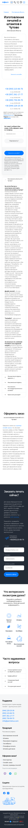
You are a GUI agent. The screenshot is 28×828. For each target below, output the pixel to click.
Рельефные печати (9, 746)
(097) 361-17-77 (8, 716)
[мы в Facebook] (4, 793)
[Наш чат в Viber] (5, 773)
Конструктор (7, 760)
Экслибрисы (7, 743)
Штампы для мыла (9, 749)
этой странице (14, 517)
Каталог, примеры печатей (12, 765)
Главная (6, 12)
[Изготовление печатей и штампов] (5, 2)
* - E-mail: (6, 546)
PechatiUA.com (18, 813)
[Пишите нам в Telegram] (10, 773)
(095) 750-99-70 (8, 718)
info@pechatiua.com (9, 115)
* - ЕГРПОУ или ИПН (9, 564)
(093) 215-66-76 (8, 713)
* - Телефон (7, 555)
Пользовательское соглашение (14, 824)
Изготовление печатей (10, 736)
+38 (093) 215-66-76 (14, 90)
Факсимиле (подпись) (10, 741)
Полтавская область (18, 12)
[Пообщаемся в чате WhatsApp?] (19, 538)
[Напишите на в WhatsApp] (15, 773)
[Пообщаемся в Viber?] (21, 2)
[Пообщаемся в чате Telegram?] (14, 538)
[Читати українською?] (11, 2)
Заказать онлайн (16, 74)
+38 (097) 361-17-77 (14, 95)
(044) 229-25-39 (8, 710)
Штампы (6, 738)
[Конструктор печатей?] (14, 2)
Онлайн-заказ (7, 762)
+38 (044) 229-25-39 (14, 107)
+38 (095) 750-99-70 (14, 101)
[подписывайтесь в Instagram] (8, 793)
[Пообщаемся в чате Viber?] (9, 538)
